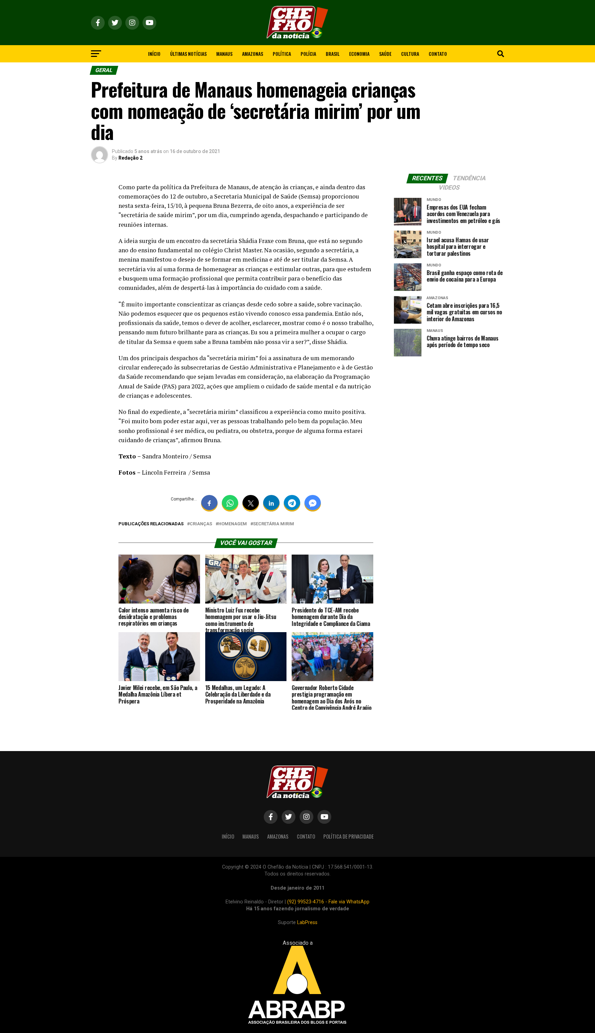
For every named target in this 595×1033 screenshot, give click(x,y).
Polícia (308, 53)
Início (154, 53)
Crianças (201, 524)
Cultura (410, 53)
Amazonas (252, 53)
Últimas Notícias (188, 53)
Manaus (224, 53)
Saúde (385, 53)
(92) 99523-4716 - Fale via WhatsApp (328, 902)
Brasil (333, 53)
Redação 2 (130, 158)
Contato (438, 53)
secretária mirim (273, 524)
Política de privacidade (348, 836)
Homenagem (232, 524)
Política (282, 53)
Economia (359, 53)
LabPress (307, 922)
